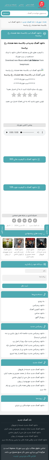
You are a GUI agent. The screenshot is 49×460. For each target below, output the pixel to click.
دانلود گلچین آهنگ (37, 309)
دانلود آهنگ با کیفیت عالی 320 (23, 159)
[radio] (35, 95)
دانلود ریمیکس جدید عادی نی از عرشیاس (28, 349)
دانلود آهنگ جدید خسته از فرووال (31, 369)
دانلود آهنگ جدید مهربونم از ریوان (31, 381)
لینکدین (25, 221)
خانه (45, 22)
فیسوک (35, 221)
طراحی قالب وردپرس (27, 456)
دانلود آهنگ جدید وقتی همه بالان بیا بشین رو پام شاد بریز (24, 440)
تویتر (30, 221)
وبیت (15, 456)
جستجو (6, 13)
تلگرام (14, 221)
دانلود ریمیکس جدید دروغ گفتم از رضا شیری (27, 353)
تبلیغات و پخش (11, 5)
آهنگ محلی (30, 5)
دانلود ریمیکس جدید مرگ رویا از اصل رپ (28, 341)
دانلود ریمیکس (38, 305)
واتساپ (19, 221)
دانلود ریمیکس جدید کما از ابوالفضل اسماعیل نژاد (25, 345)
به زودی (41, 301)
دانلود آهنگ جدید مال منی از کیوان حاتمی (28, 377)
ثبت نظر (24, 286)
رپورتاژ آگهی (39, 317)
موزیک (38, 22)
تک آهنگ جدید (28, 22)
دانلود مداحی (39, 313)
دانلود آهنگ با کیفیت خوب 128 (23, 187)
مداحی (21, 5)
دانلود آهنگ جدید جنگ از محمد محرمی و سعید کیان (24, 373)
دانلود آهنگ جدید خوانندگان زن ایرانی (29, 405)
